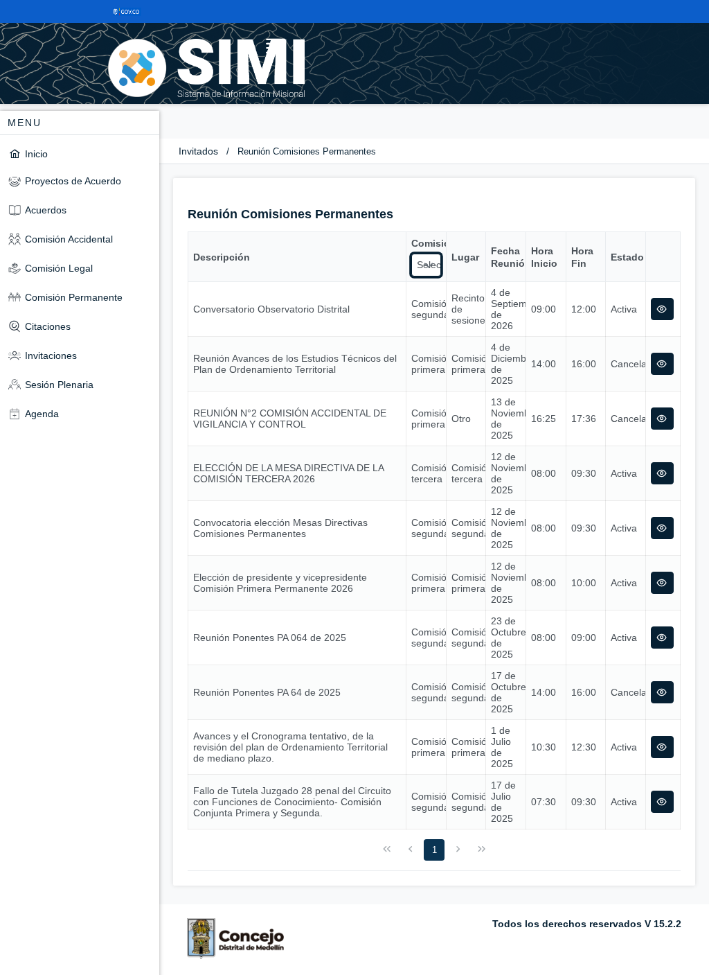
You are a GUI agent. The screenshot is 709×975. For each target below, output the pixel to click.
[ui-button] (662, 309)
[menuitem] (79, 153)
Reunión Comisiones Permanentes (306, 151)
